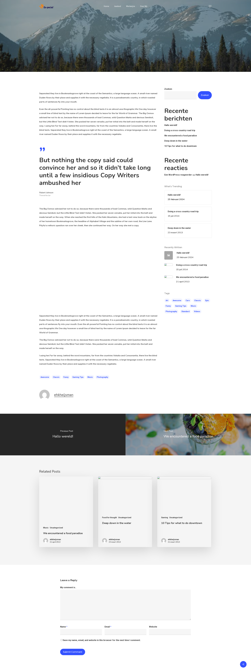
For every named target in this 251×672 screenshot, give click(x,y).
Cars (188, 300)
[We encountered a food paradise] (188, 434)
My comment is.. (68, 587)
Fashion (115, 54)
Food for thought (109, 517)
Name (63, 627)
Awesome (45, 377)
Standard (185, 311)
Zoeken (168, 89)
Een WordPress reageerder (178, 175)
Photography (102, 377)
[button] (210, 6)
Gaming (164, 517)
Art (167, 300)
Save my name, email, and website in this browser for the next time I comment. (102, 640)
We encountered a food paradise (180, 135)
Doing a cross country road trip (179, 130)
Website (153, 627)
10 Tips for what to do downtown (180, 146)
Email (108, 627)
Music (90, 377)
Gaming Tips (78, 377)
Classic (56, 377)
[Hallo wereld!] (63, 434)
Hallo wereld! (170, 125)
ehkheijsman (63, 395)
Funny (66, 377)
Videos (197, 311)
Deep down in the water (176, 141)
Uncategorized (132, 54)
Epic (207, 300)
